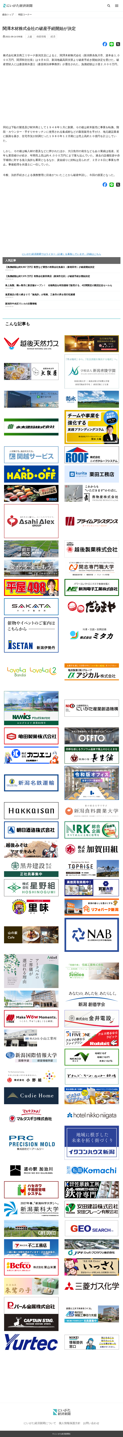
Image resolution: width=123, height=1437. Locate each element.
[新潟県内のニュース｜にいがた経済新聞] (18, 6)
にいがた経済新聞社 (62, 1434)
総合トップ (8, 14)
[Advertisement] (61, 94)
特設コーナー (25, 14)
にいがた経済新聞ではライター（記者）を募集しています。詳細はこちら (61, 254)
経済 (53, 36)
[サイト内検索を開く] (109, 6)
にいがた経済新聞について (40, 1423)
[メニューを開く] (116, 5)
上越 (29, 36)
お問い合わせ (91, 1423)
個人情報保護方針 (69, 1423)
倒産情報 (41, 36)
